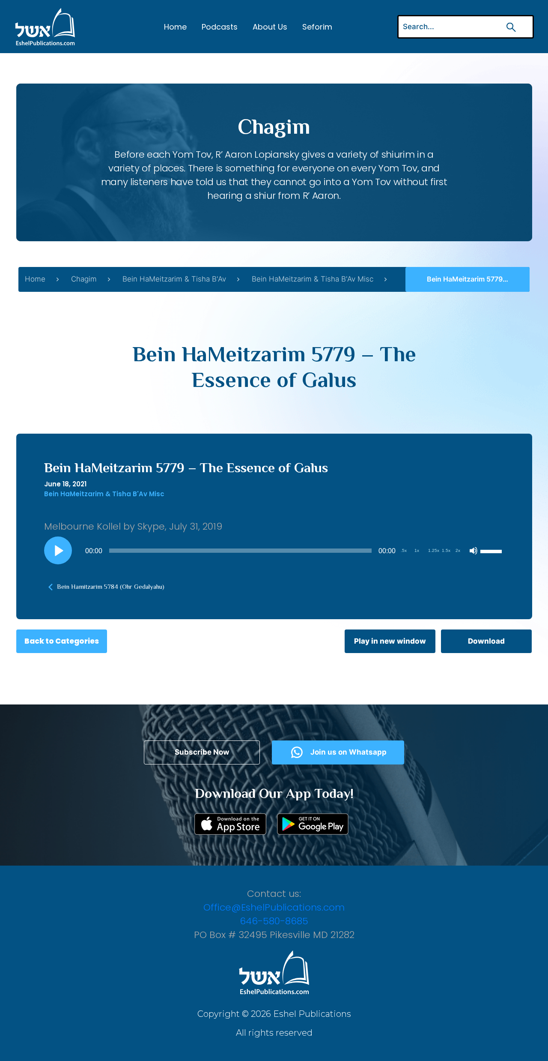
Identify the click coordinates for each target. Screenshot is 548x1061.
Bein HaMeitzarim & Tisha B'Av (174, 279)
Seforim (317, 26)
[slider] (492, 550)
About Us (270, 26)
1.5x (446, 550)
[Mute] (473, 550)
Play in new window (390, 641)
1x (416, 550)
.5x (404, 550)
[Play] (57, 550)
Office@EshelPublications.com (274, 907)
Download (486, 641)
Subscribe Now (202, 752)
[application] (274, 550)
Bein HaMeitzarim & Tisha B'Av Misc (312, 279)
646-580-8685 (274, 921)
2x (458, 550)
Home (175, 26)
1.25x (433, 550)
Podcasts (220, 26)
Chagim (84, 279)
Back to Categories (61, 641)
